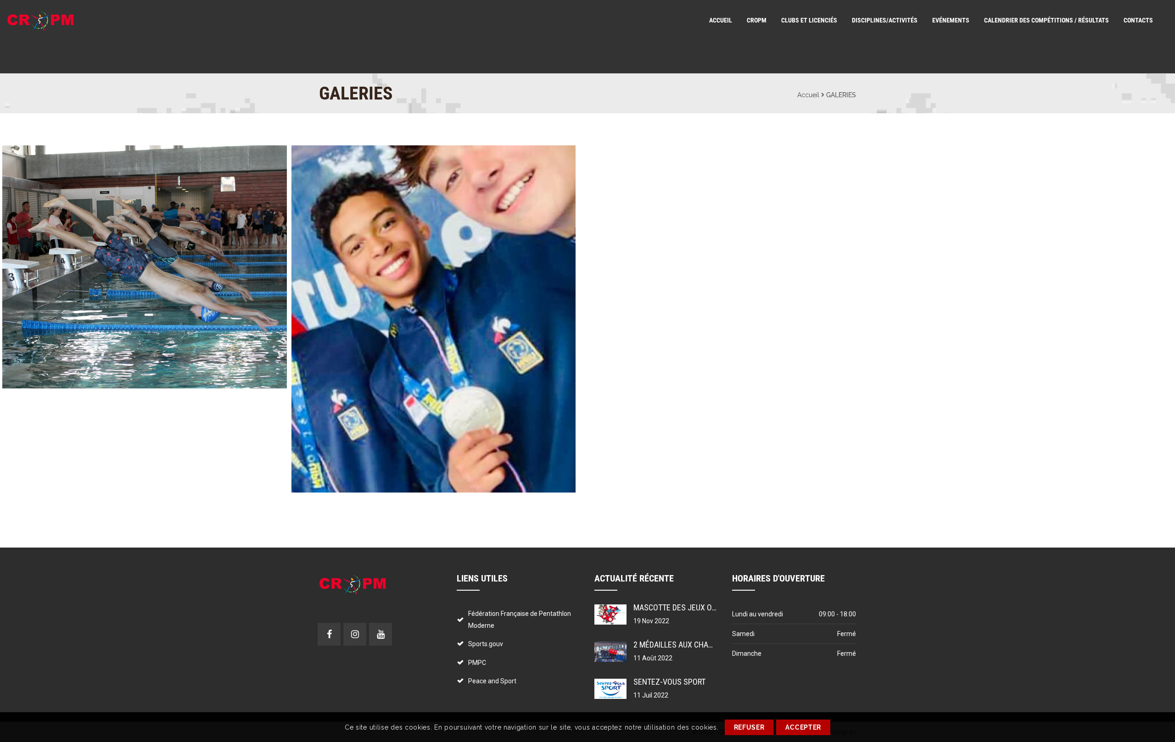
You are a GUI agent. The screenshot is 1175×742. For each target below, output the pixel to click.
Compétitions (316, 166)
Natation (19, 166)
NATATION (24, 155)
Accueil (808, 95)
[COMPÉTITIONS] (416, 319)
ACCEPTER (803, 727)
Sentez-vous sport (669, 682)
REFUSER (749, 727)
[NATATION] (127, 267)
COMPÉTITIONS (322, 155)
